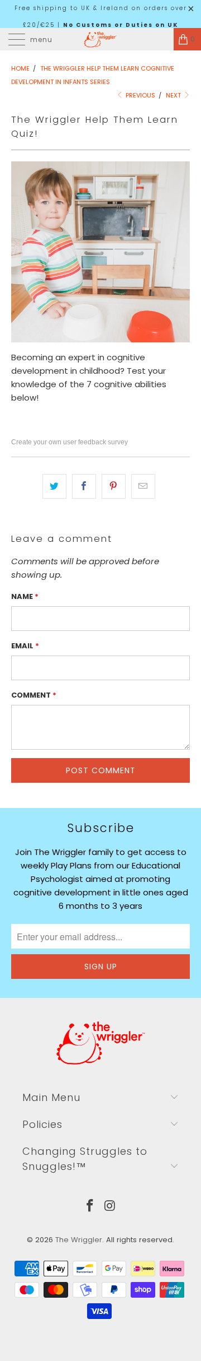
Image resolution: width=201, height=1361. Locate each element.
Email (25, 645)
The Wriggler (78, 1239)
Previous (139, 95)
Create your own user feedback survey (69, 442)
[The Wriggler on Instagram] (110, 1206)
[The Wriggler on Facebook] (90, 1206)
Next (174, 95)
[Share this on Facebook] (84, 486)
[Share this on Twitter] (54, 486)
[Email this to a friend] (143, 486)
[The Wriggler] (100, 39)
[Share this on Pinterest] (114, 486)
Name (25, 596)
